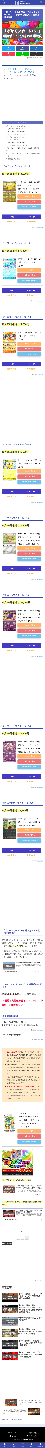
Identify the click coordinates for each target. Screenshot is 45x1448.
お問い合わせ (12, 1436)
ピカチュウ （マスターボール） (16, 126)
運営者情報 (33, 1433)
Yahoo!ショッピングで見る (29, 206)
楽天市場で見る (30, 201)
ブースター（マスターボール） (16, 131)
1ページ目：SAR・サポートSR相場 (17, 69)
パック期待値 (8, 1243)
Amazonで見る (30, 196)
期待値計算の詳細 (14, 159)
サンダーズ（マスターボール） (16, 134)
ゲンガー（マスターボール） (15, 140)
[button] (40, 677)
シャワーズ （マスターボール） (16, 129)
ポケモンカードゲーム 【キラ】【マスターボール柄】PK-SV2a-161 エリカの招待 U (28, 822)
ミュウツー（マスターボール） (16, 142)
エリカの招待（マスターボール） (17, 145)
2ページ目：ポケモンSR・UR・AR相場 (19, 72)
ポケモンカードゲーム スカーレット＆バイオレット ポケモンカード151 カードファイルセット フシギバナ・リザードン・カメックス (29, 1120)
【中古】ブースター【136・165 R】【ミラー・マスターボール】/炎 (29, 336)
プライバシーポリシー (33, 1436)
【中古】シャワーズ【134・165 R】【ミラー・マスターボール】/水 (29, 262)
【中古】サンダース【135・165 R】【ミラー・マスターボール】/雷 (29, 463)
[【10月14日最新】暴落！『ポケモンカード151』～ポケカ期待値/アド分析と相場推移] (27, 780)
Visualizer (40, 227)
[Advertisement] (22, 104)
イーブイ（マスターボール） (15, 137)
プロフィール (12, 1433)
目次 (19, 122)
